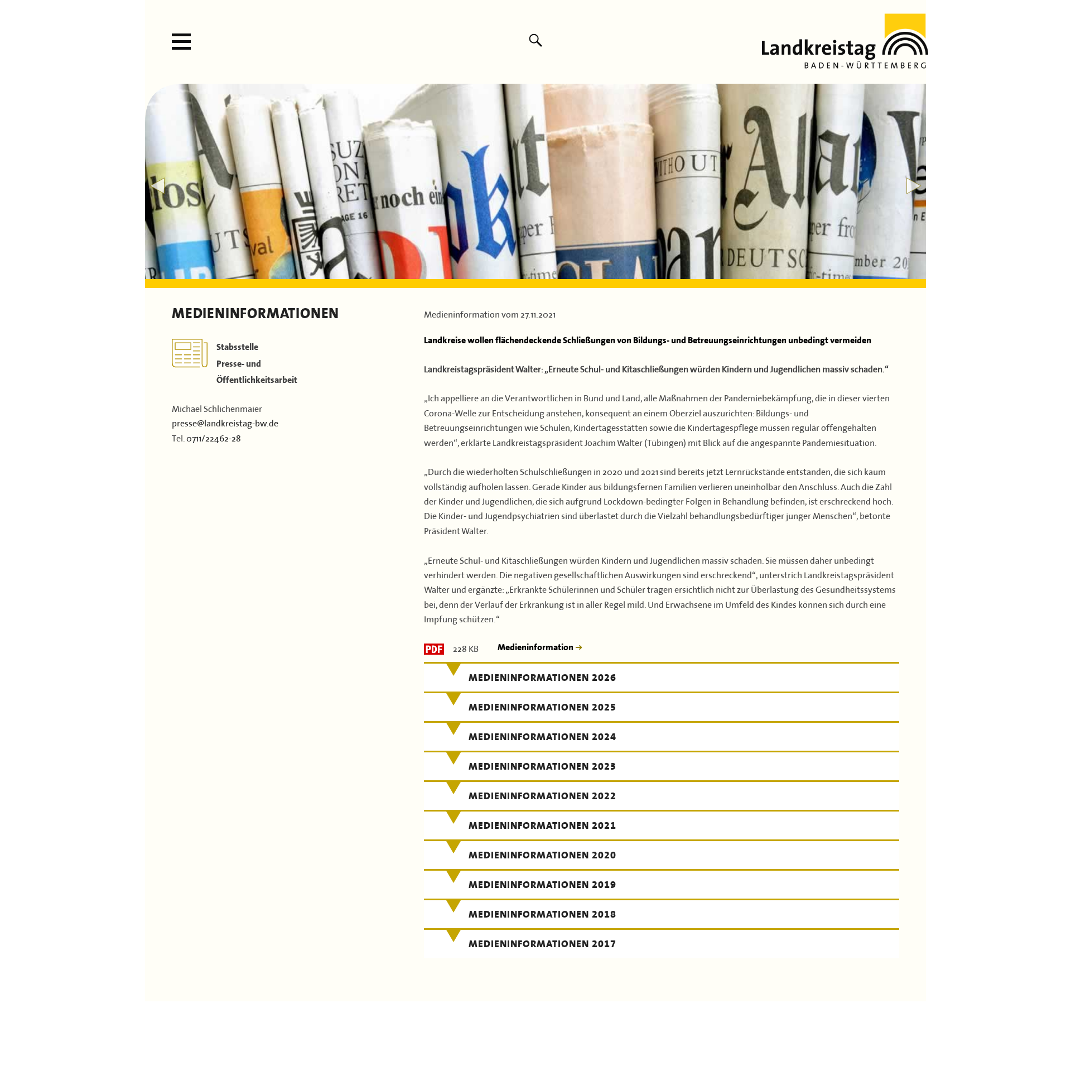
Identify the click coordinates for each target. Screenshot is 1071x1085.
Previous (157, 185)
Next (914, 185)
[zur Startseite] (845, 64)
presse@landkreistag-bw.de (225, 422)
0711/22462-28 (213, 437)
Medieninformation (536, 647)
